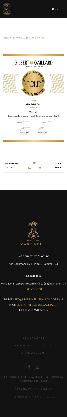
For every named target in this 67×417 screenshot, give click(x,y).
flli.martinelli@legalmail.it (36, 304)
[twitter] (35, 163)
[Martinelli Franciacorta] (7, 9)
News (41, 37)
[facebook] (24, 163)
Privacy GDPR (33, 338)
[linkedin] (30, 168)
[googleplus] (45, 163)
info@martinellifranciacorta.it (38, 299)
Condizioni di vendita (33, 345)
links (34, 37)
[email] (40, 168)
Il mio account (33, 352)
